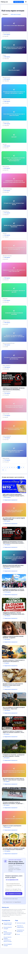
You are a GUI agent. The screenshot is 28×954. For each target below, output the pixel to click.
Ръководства (6, 920)
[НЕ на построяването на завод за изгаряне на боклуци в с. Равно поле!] (14, 704)
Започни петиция (18, 1)
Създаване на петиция (15, 893)
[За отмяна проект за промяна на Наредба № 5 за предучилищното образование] (14, 844)
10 (3, 470)
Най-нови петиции (16, 14)
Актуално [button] (5, 14)
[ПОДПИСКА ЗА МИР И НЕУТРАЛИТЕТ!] (14, 821)
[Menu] (25, 2)
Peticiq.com (4, 2)
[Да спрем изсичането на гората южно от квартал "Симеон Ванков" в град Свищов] (14, 775)
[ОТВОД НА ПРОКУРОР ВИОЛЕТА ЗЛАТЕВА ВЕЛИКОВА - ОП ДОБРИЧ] (14, 633)
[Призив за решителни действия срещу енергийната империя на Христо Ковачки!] (14, 561)
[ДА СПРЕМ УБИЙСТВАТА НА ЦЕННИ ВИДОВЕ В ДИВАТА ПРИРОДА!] (14, 514)
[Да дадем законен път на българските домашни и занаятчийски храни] (14, 680)
